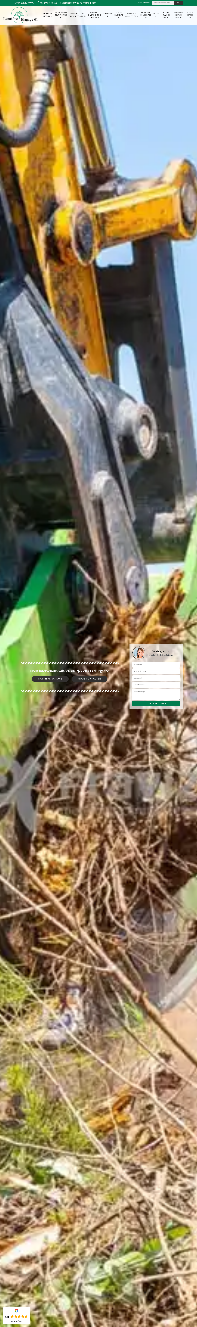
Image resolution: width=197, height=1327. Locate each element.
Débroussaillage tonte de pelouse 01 (77, 15)
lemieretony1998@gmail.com (79, 3)
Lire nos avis (16, 1321)
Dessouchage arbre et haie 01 (131, 15)
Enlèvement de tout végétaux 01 (61, 15)
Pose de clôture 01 (190, 15)
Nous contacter (89, 678)
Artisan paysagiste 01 (119, 15)
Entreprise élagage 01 (47, 15)
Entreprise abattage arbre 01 (178, 15)
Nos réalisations (50, 678)
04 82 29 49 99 (25, 3)
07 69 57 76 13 (48, 3)
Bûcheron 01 (108, 15)
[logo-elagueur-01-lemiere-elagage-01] (20, 15)
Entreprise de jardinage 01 (145, 15)
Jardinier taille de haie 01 (166, 15)
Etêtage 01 (156, 15)
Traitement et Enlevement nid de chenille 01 (94, 15)
